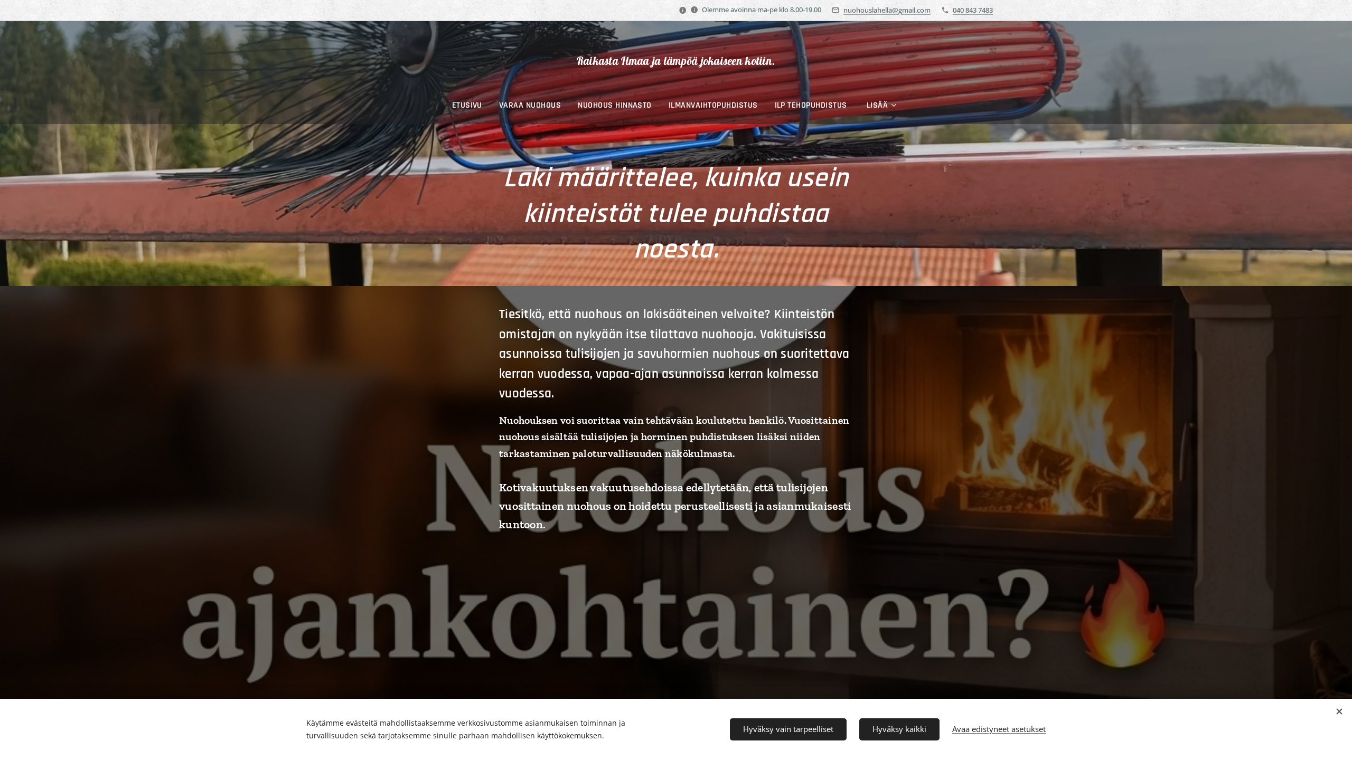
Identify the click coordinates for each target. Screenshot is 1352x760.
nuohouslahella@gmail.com (887, 10)
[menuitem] (471, 105)
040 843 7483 (973, 10)
